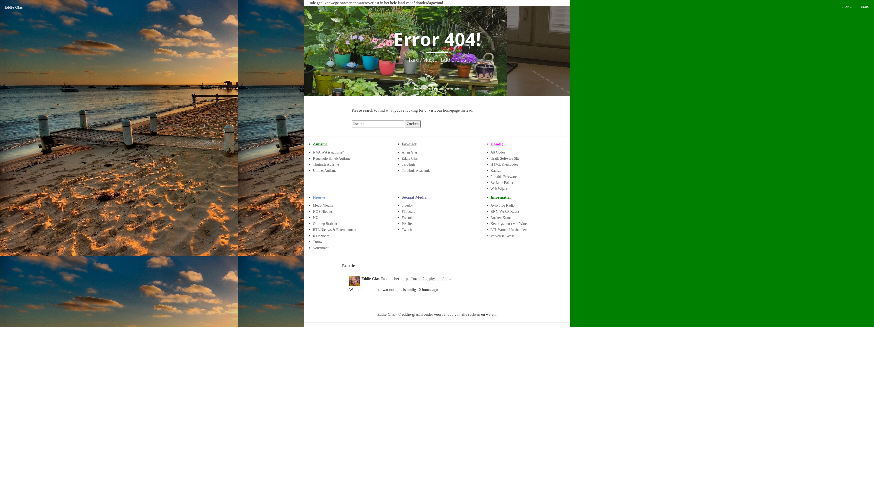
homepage (451, 110)
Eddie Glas (14, 7)
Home (847, 6)
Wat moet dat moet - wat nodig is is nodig (382, 289)
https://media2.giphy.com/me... (426, 279)
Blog (865, 6)
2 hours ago (428, 289)
